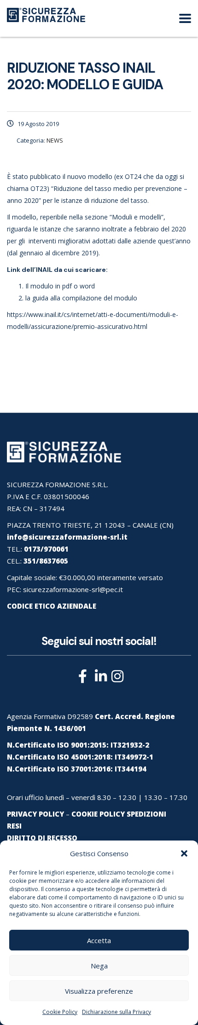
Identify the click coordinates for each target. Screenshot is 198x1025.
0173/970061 (46, 548)
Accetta (99, 940)
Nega (99, 965)
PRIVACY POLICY (35, 813)
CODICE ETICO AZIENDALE (51, 605)
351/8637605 (45, 560)
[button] (184, 853)
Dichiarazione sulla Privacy (116, 1012)
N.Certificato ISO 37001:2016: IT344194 (76, 768)
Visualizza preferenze (99, 991)
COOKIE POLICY (98, 813)
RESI (14, 825)
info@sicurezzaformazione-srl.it (67, 536)
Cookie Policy (59, 1012)
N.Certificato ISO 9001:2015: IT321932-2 (78, 744)
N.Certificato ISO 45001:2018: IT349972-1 (80, 756)
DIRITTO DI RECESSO (42, 837)
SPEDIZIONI (146, 813)
